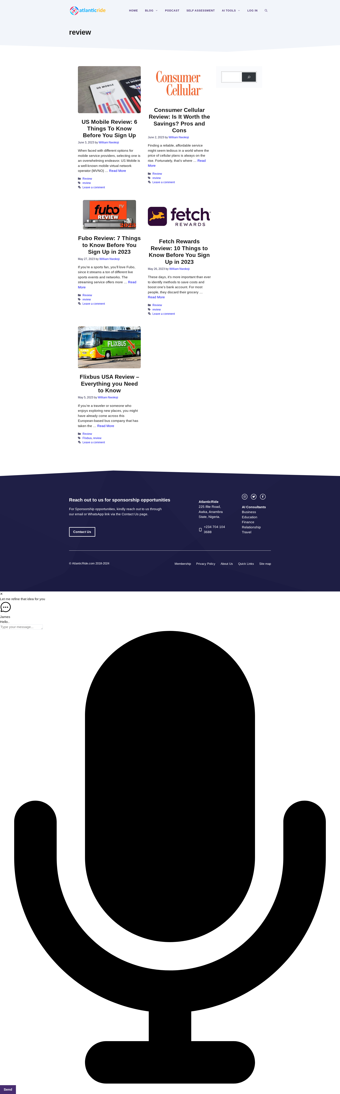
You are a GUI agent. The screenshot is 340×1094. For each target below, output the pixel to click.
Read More (117, 171)
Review (87, 178)
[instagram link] (244, 496)
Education (249, 517)
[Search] (249, 77)
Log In (252, 10)
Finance (248, 522)
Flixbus (87, 438)
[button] (158, 10)
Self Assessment (200, 10)
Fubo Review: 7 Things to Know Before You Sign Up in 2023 (109, 245)
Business (249, 512)
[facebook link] (262, 496)
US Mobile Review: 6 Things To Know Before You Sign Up (109, 129)
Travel (246, 532)
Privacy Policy (205, 563)
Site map (265, 563)
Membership (183, 563)
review (87, 182)
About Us (227, 563)
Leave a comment (94, 187)
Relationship (251, 527)
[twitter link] (253, 496)
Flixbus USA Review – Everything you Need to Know (109, 384)
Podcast (172, 10)
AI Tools (229, 10)
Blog (149, 10)
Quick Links (246, 563)
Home (133, 10)
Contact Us (82, 532)
